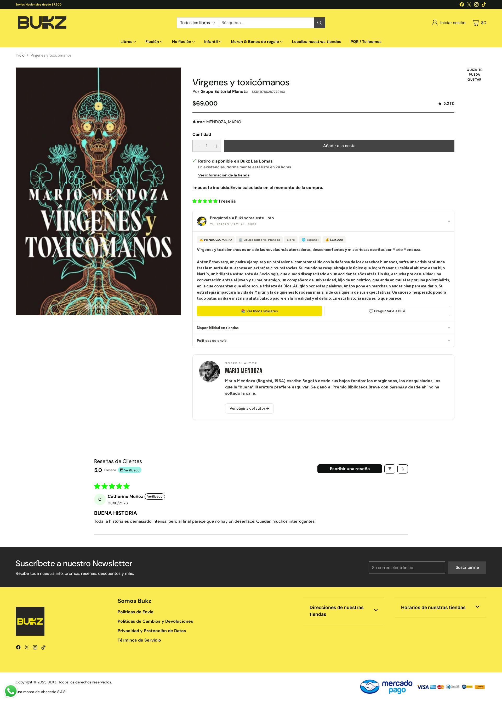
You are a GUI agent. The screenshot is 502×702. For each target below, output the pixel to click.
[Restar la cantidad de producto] (197, 146)
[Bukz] (42, 22)
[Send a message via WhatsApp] (11, 691)
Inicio (20, 55)
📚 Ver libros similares (259, 311)
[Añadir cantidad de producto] (216, 146)
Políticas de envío (323, 340)
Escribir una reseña (350, 468)
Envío (235, 187)
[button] (205, 201)
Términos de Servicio (139, 640)
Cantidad (201, 134)
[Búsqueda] (319, 22)
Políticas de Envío (135, 612)
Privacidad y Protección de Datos (152, 630)
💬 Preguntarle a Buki (387, 311)
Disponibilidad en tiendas (323, 328)
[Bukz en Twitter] (469, 5)
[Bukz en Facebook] (461, 5)
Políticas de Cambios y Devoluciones (155, 621)
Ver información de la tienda (223, 175)
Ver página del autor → (249, 408)
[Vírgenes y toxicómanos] (98, 191)
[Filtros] (389, 468)
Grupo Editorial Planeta (224, 91)
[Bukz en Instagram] (476, 5)
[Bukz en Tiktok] (483, 5)
